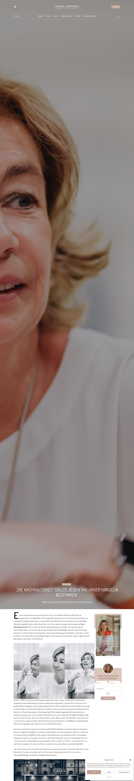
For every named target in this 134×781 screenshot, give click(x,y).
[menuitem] (14, 16)
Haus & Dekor (66, 584)
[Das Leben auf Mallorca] (67, 7)
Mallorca (55, 16)
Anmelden (116, 7)
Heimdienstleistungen (66, 16)
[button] (130, 760)
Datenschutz (109, 776)
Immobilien (41, 16)
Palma (57, 700)
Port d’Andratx (30, 700)
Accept (94, 772)
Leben (48, 16)
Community (78, 16)
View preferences (124, 772)
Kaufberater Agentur (90, 16)
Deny (109, 772)
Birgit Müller (43, 624)
